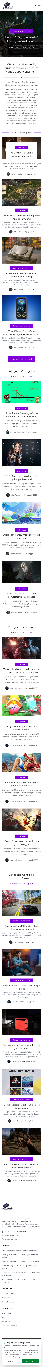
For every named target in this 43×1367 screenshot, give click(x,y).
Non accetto (12, 1361)
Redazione (7, 1288)
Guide (4, 1317)
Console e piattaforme (21, 31)
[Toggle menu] (39, 5)
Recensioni (22, 210)
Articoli (5, 1245)
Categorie (7, 1308)
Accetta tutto (30, 1361)
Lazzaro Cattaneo (9, 1294)
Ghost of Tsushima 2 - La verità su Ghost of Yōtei (20, 1262)
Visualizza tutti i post (21, 376)
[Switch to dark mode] (35, 5)
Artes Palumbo (7, 1298)
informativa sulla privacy (12, 1357)
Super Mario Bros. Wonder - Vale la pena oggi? (19, 1251)
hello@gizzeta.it (11, 1239)
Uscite (4, 1330)
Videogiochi (22, 147)
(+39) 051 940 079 (11, 1235)
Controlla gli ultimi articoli (21, 359)
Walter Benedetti (8, 1302)
